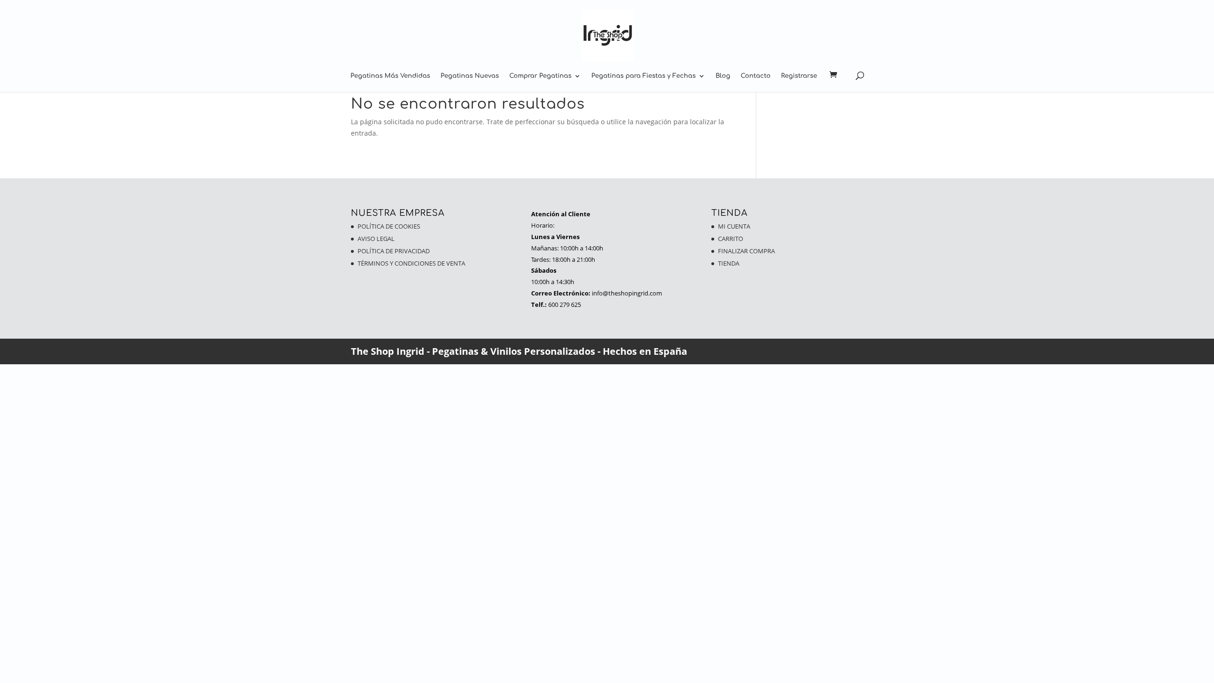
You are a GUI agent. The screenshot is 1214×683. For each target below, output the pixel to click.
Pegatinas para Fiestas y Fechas (643, 76)
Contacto (756, 76)
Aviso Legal (376, 238)
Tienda (728, 263)
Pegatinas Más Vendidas (390, 76)
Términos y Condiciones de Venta (411, 263)
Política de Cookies (389, 226)
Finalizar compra (746, 251)
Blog (723, 76)
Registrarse (799, 76)
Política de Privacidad (394, 251)
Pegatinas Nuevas (470, 76)
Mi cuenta (734, 226)
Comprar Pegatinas (540, 76)
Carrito (730, 238)
